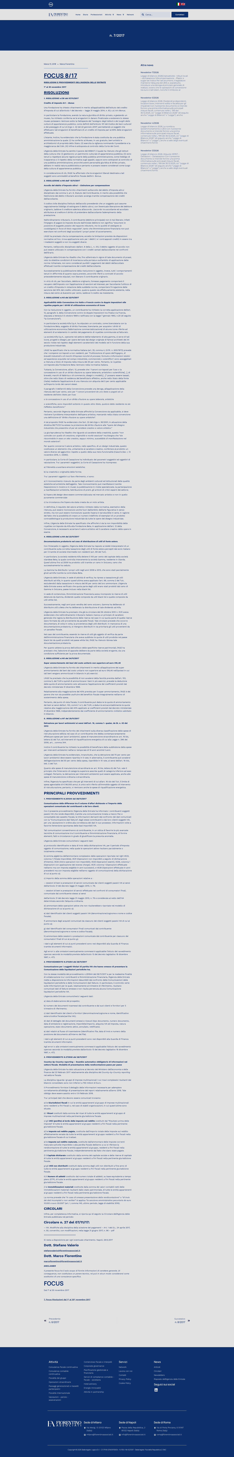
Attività (108, 14)
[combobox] (155, 14)
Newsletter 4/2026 (150, 123)
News (119, 14)
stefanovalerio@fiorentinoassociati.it (62, 1250)
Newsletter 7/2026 (150, 72)
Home (78, 14)
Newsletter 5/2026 (150, 98)
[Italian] (178, 4)
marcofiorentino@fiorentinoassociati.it (63, 1261)
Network (130, 14)
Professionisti (96, 14)
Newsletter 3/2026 (150, 150)
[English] (183, 4)
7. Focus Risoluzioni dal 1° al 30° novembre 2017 (67, 1299)
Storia (85, 14)
